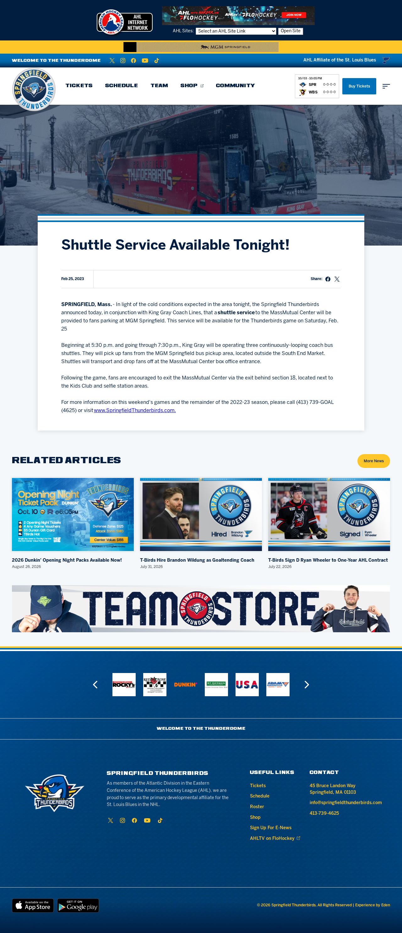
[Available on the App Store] (33, 906)
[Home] (34, 89)
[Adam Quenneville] (247, 684)
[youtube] (144, 60)
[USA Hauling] (216, 684)
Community (235, 86)
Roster (257, 807)
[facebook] (133, 60)
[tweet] (337, 279)
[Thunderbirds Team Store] (201, 608)
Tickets (79, 86)
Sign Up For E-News (270, 828)
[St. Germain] (185, 684)
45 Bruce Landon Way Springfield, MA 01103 (333, 789)
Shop (189, 86)
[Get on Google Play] (78, 906)
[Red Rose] (124, 684)
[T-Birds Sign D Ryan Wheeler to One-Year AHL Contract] (329, 514)
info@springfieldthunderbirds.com (346, 803)
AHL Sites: (184, 31)
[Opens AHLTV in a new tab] (238, 15)
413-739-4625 (324, 814)
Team (159, 86)
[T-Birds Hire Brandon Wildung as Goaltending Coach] (201, 514)
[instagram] (123, 60)
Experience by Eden (372, 905)
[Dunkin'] (154, 684)
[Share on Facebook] (328, 279)
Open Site (291, 31)
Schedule (121, 86)
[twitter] (112, 60)
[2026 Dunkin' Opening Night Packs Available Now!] (73, 514)
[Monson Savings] (278, 684)
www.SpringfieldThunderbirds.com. (135, 410)
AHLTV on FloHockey (272, 839)
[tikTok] (156, 60)
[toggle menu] (386, 86)
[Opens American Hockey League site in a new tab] (124, 22)
